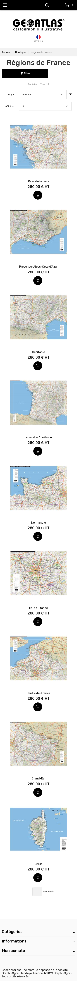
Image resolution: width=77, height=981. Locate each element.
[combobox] (43, 94)
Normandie (38, 522)
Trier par (10, 94)
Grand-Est (38, 778)
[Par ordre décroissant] (70, 94)
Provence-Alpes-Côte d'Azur (38, 266)
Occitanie (38, 352)
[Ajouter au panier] (37, 195)
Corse (38, 864)
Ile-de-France (38, 608)
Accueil (6, 52)
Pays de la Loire (38, 181)
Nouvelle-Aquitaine (38, 437)
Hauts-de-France (38, 693)
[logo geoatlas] (38, 17)
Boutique (20, 52)
